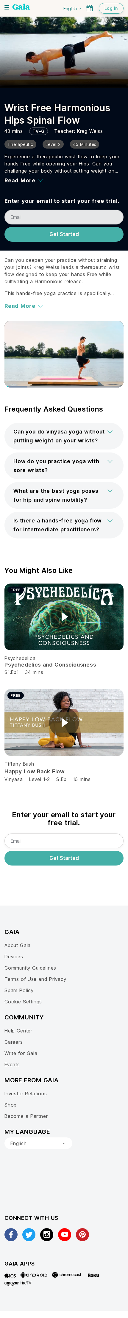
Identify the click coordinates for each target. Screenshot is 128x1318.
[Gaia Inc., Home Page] (21, 7)
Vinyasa (13, 779)
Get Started (64, 234)
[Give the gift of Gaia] (89, 8)
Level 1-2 (39, 779)
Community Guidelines (30, 968)
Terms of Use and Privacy (35, 979)
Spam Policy (19, 990)
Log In (111, 8)
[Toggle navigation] (6, 7)
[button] (64, 436)
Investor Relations (25, 1094)
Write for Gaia (21, 1053)
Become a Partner (26, 1116)
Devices (13, 957)
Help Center (18, 1031)
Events (12, 1064)
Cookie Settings (23, 1002)
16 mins (82, 779)
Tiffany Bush (19, 764)
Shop (10, 1105)
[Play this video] (64, 617)
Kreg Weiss (90, 131)
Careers (13, 1042)
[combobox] (38, 1143)
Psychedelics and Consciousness (50, 665)
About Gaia (17, 945)
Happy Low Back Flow (34, 771)
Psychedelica (20, 658)
